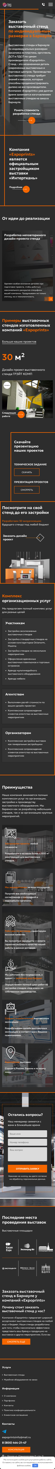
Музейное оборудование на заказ (20, 1379)
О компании (10, 1396)
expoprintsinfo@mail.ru (16, 1437)
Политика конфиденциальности (19, 1410)
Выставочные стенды (14, 1375)
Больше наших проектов (19, 341)
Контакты (8, 1405)
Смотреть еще (16, 1341)
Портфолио (9, 1400)
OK (35, 1465)
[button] (43, 4)
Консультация (16, 1449)
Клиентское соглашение (16, 1415)
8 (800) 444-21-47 (14, 1442)
